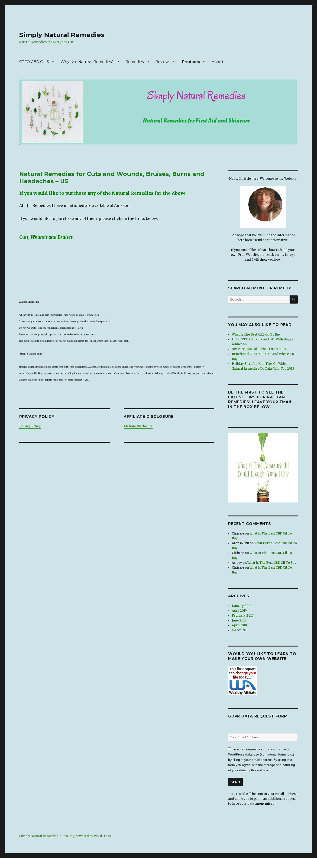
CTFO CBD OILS (34, 62)
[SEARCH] (294, 299)
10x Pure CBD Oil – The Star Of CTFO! (260, 349)
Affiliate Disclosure (138, 426)
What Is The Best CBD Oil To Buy (256, 334)
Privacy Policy (30, 426)
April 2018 (239, 625)
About (217, 62)
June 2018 (239, 620)
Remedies (134, 62)
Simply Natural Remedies (61, 35)
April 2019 (239, 611)
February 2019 (242, 616)
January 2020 (242, 606)
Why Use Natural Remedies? (87, 62)
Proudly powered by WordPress (86, 836)
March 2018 (240, 630)
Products (191, 62)
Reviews (162, 62)
